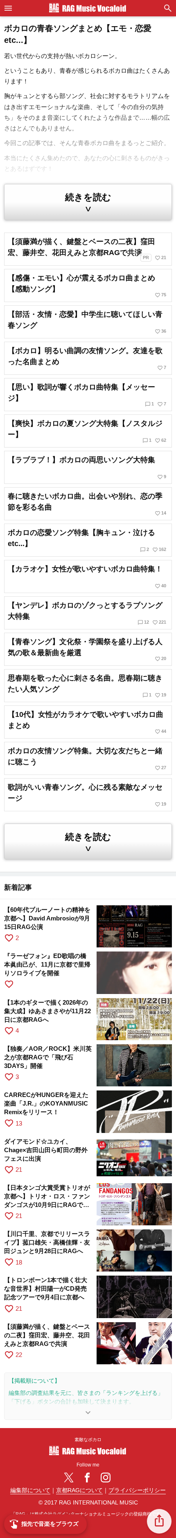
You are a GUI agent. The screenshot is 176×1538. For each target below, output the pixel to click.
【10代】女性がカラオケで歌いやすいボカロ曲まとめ (87, 722)
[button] (159, 1521)
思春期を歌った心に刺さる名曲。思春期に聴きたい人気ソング (87, 686)
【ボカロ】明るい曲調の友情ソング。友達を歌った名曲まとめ (87, 359)
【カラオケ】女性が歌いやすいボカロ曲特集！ (87, 577)
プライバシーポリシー (137, 1490)
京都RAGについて (79, 1490)
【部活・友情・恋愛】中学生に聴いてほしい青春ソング (87, 322)
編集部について (30, 1490)
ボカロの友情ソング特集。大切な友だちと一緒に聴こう (87, 759)
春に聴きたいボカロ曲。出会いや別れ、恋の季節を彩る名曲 (87, 504)
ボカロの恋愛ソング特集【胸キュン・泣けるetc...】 (87, 540)
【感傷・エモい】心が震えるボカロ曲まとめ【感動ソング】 (87, 286)
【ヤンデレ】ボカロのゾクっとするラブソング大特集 (87, 613)
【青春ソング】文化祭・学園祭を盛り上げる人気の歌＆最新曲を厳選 (87, 650)
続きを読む (88, 203)
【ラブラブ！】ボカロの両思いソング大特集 (87, 468)
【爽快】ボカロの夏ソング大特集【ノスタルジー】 (87, 431)
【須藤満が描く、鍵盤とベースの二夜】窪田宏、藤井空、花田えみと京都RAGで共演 (87, 249)
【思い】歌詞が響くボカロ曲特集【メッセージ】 (87, 395)
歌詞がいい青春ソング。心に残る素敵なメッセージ (87, 795)
